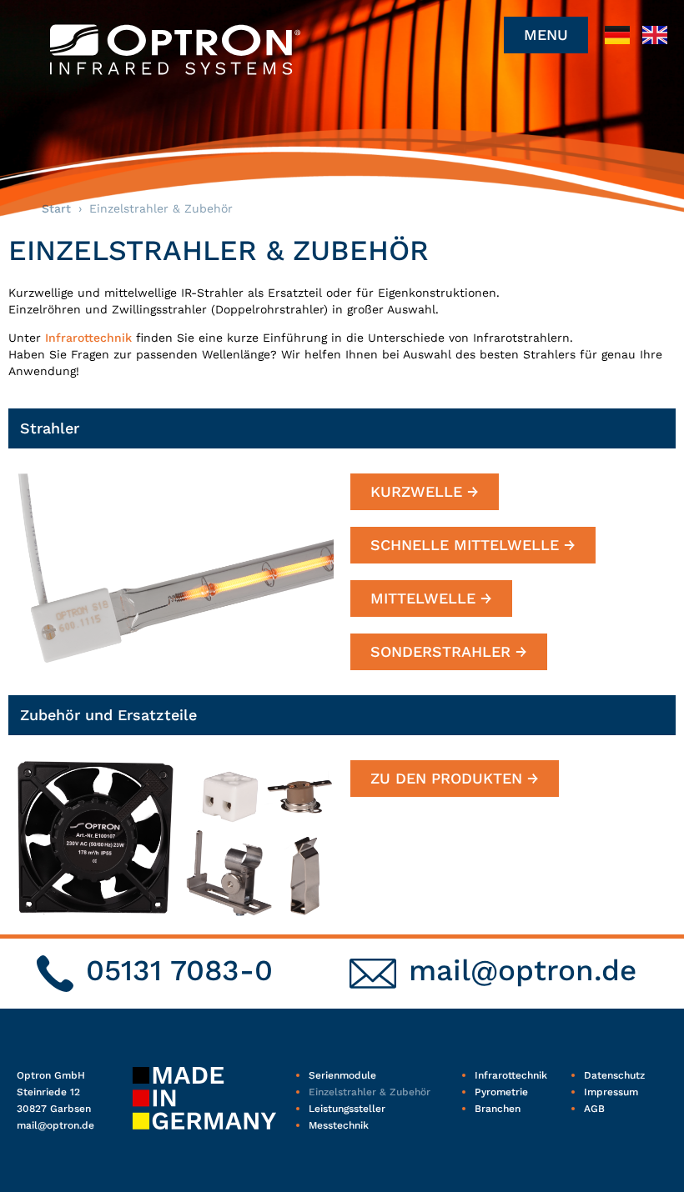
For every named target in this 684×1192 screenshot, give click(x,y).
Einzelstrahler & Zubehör (369, 1092)
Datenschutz (614, 1075)
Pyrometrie (501, 1092)
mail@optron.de (522, 970)
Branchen (498, 1108)
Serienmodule (342, 1075)
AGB (594, 1108)
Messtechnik (339, 1125)
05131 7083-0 (179, 970)
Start (56, 208)
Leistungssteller (347, 1108)
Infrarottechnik (88, 337)
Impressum (611, 1092)
